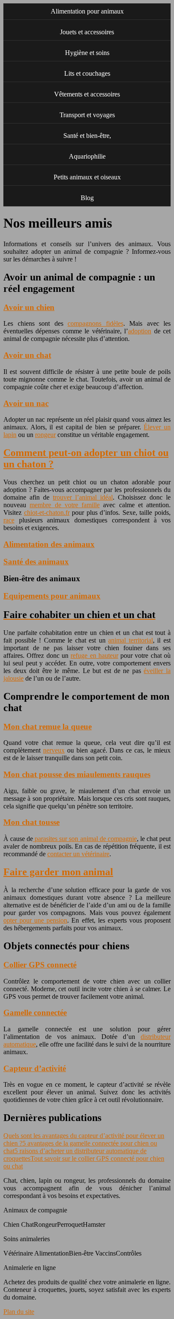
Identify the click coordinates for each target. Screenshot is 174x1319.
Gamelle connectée (35, 1012)
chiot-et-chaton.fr (47, 512)
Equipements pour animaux (52, 595)
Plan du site (18, 1311)
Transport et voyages (87, 114)
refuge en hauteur (94, 655)
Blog (87, 197)
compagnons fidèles (95, 323)
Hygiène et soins (87, 52)
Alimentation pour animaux (87, 11)
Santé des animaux (36, 561)
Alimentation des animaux (49, 544)
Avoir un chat (27, 355)
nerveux (54, 750)
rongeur (45, 434)
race (8, 520)
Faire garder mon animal (58, 871)
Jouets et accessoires (87, 32)
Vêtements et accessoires (87, 94)
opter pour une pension (35, 920)
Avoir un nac (26, 403)
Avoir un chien (28, 307)
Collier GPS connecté (39, 964)
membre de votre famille (65, 504)
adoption (139, 331)
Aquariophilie (87, 156)
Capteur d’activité (34, 1068)
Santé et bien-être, (87, 135)
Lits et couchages (87, 73)
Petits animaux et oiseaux (87, 177)
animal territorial (130, 640)
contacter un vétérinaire (78, 853)
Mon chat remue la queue (47, 726)
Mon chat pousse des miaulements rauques (76, 774)
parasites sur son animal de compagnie (85, 838)
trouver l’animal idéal (83, 497)
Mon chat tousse (31, 822)
